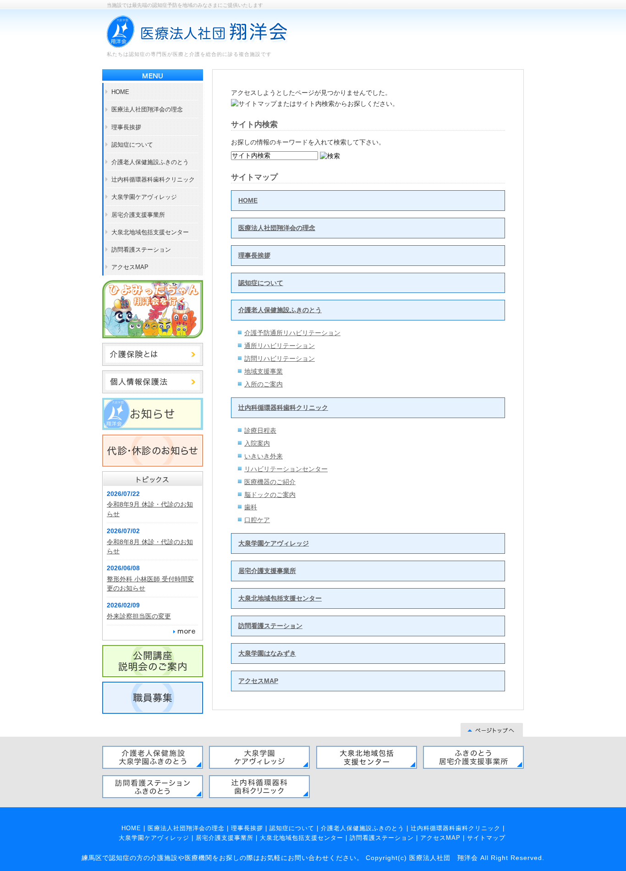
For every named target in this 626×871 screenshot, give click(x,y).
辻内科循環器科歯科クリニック (283, 407)
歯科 (250, 507)
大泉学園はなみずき (267, 653)
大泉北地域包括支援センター (280, 598)
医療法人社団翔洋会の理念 (276, 228)
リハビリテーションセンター (286, 469)
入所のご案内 (263, 384)
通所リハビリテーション (279, 345)
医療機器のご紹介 (270, 481)
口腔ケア (257, 520)
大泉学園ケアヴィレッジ (273, 543)
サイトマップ (486, 837)
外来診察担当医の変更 (139, 616)
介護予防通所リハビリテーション (292, 332)
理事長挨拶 (254, 255)
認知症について (260, 283)
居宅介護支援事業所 (267, 570)
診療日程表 (260, 430)
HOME (248, 200)
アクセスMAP (258, 680)
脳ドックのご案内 (270, 494)
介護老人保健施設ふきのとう (280, 310)
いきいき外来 (263, 456)
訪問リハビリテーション (279, 358)
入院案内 (257, 443)
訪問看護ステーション (270, 625)
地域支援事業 (263, 371)
